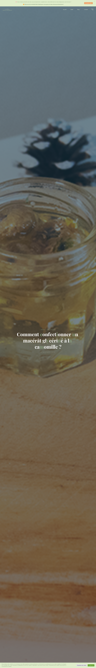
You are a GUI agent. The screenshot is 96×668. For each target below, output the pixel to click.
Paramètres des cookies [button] (81, 665)
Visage (53, 329)
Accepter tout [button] (91, 665)
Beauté (43, 329)
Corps (47, 329)
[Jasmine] (7, 9)
